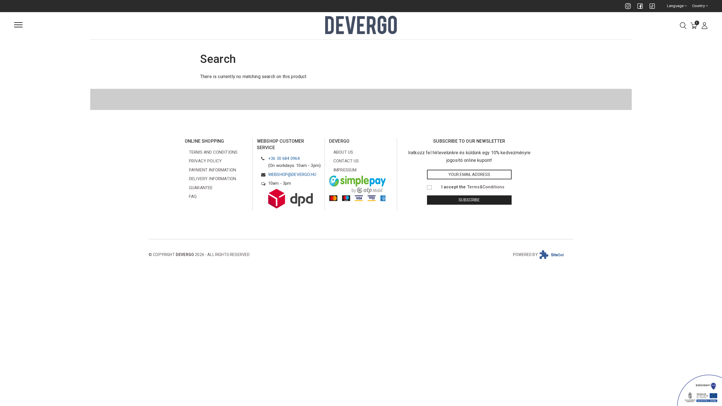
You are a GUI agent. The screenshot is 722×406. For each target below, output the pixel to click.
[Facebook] (640, 6)
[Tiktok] (652, 6)
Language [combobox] (675, 6)
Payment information (212, 170)
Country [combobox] (699, 6)
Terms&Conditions (486, 186)
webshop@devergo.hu (292, 174)
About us (343, 152)
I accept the (473, 186)
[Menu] (18, 25)
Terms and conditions (213, 152)
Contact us (346, 161)
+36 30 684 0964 (284, 158)
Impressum (344, 170)
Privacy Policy (205, 161)
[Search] (683, 26)
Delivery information (212, 178)
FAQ (193, 196)
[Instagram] (627, 6)
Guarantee (201, 187)
